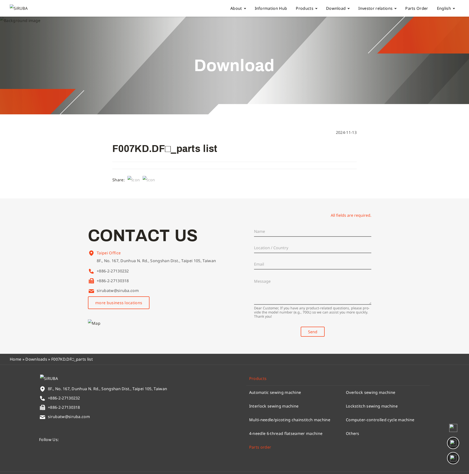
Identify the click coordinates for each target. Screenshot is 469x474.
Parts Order (416, 8)
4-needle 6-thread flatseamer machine (286, 433)
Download (336, 8)
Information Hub (271, 8)
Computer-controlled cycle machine (380, 419)
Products (304, 8)
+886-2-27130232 (113, 271)
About (236, 8)
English (444, 8)
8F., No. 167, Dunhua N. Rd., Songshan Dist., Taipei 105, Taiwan (156, 260)
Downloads (36, 359)
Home (15, 359)
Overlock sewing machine (370, 392)
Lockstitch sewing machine (372, 406)
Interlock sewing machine (274, 406)
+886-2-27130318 (113, 280)
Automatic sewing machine (275, 392)
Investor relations (375, 8)
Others (352, 433)
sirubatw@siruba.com (118, 290)
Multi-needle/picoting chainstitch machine (289, 419)
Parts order (260, 447)
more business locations (118, 302)
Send (312, 331)
